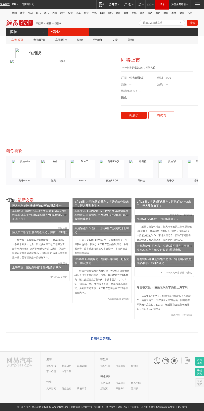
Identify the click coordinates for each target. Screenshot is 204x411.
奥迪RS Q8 (112, 180)
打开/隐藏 (180, 22)
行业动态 (66, 388)
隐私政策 (122, 407)
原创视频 (105, 383)
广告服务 (134, 407)
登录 (162, 4)
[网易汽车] (19, 363)
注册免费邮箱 (178, 4)
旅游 (142, 13)
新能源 (104, 388)
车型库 (39, 23)
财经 (62, 13)
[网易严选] (128, 4)
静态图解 (136, 383)
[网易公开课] (114, 4)
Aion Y (82, 180)
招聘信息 (99, 407)
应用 (14, 4)
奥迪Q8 (171, 180)
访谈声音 (82, 388)
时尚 (118, 13)
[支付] (140, 4)
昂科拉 (141, 180)
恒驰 (48, 23)
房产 (150, 13)
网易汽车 (19, 23)
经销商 (97, 40)
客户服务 (111, 407)
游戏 (54, 13)
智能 (102, 13)
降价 (80, 40)
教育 (166, 13)
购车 (49, 359)
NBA (30, 13)
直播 (126, 13)
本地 (174, 13)
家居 (158, 13)
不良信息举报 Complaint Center (158, 407)
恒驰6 (58, 23)
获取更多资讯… (104, 338)
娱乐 (38, 13)
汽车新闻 (51, 388)
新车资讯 (51, 365)
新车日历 (66, 365)
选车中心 (105, 365)
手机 (94, 13)
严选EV (120, 388)
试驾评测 (82, 365)
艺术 (189, 13)
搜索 (192, 22)
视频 (131, 40)
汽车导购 (66, 371)
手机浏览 (199, 372)
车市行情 (51, 371)
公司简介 (75, 407)
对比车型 (199, 361)
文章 (115, 40)
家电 (110, 13)
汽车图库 (120, 365)
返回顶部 (199, 383)
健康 (181, 13)
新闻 (14, 13)
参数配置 (39, 40)
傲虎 (53, 180)
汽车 (78, 13)
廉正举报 (182, 407)
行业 (49, 381)
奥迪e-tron (24, 180)
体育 (22, 13)
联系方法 (87, 407)
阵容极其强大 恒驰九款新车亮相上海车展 (162, 287)
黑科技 (134, 388)
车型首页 (17, 40)
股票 (70, 13)
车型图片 (61, 40)
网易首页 (5, 4)
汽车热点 (120, 383)
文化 (134, 13)
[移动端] (101, 4)
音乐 (46, 13)
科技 (86, 13)
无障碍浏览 (28, 4)
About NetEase (60, 407)
